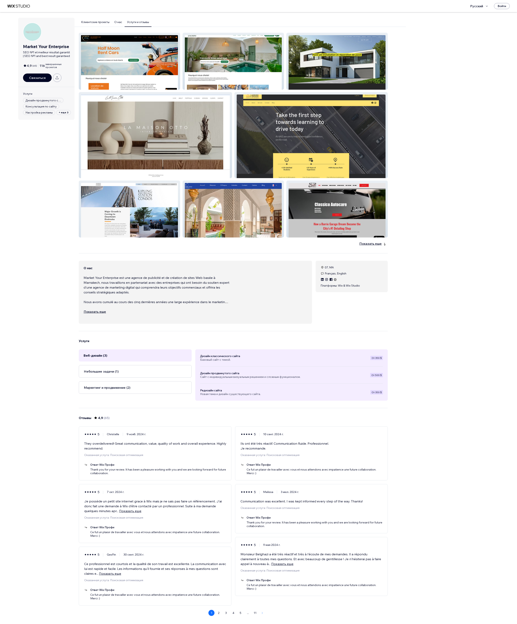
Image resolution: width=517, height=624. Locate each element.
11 (255, 613)
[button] (129, 61)
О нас (118, 22)
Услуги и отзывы (138, 22)
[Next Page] (262, 613)
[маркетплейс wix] (18, 6)
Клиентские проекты (95, 22)
